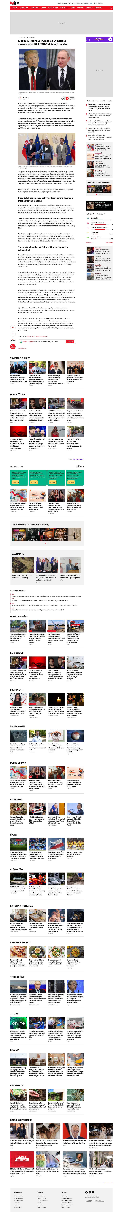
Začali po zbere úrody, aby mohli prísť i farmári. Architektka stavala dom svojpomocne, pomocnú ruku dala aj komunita (56, 1072)
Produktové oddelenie (67, 1198)
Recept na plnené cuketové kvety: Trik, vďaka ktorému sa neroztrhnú (73, 963)
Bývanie (14, 1050)
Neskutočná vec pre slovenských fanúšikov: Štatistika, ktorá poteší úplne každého (74, 506)
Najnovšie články (18, 591)
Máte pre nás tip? (66, 1207)
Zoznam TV (18, 553)
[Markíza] (88, 218)
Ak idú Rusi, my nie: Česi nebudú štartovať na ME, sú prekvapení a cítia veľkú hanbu (56, 855)
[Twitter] (93, 1192)
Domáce (14, 8)
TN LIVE (14, 1013)
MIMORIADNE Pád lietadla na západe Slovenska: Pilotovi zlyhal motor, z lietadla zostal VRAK (56, 638)
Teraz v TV (90, 214)
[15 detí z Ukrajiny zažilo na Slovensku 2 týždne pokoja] (70, 565)
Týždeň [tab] (110, 101)
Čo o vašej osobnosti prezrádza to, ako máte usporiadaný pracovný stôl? (36, 926)
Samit (29, 336)
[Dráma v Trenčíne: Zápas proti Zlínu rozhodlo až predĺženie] (75, 844)
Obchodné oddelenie (67, 1200)
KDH (33, 336)
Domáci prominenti (14, 715)
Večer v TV (101, 214)
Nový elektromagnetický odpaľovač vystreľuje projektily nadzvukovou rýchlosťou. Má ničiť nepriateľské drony (56, 999)
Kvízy (73, 8)
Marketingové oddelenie (67, 1205)
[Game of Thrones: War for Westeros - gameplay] (23, 565)
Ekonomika (64, 8)
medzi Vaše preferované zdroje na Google (40, 342)
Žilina (68, 644)
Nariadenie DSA (18, 1207)
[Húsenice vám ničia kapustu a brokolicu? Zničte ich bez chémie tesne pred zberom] (75, 1095)
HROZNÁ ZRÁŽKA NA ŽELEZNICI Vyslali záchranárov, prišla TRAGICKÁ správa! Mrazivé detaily (73, 638)
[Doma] (88, 232)
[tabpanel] (99, 122)
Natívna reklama (42, 1207)
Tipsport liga (69, 858)
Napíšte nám (17, 1205)
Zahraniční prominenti (53, 715)
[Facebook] (86, 1192)
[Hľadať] (111, 8)
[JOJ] (88, 223)
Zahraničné (24, 8)
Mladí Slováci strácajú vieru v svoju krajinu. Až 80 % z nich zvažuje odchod (36, 820)
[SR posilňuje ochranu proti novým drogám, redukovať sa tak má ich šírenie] (47, 565)
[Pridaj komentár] (12, 327)
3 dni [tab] (102, 101)
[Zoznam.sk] (90, 1201)
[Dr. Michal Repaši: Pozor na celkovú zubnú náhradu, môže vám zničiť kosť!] (37, 736)
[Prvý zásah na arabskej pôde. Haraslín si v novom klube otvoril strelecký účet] (37, 1023)
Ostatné (50, 860)
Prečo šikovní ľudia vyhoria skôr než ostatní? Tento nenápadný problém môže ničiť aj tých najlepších (56, 927)
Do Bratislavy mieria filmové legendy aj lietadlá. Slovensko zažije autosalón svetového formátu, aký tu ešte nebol (37, 891)
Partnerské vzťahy (100, 202)
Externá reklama (42, 1198)
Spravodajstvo (65, 1196)
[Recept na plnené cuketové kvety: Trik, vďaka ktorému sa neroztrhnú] (75, 952)
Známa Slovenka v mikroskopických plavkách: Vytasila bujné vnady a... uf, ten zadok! (38, 610)
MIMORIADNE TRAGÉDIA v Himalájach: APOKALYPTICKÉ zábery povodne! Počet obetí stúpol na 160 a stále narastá (103, 277)
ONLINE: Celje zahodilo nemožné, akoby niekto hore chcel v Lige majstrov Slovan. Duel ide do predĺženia (18, 1035)
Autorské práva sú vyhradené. (92, 1197)
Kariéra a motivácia (21, 905)
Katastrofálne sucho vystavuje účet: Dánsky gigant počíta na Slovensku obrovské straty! (17, 821)
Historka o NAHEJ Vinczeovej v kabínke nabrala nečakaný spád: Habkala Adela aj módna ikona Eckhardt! (74, 711)
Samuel (79, 3)
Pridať (71, 342)
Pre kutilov (17, 1085)
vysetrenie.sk (32, 752)
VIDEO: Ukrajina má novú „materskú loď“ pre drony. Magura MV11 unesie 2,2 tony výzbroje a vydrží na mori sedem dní (18, 999)
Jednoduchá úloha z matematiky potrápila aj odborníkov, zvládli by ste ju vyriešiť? (56, 747)
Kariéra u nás (17, 1203)
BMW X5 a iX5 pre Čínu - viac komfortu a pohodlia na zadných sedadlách (18, 889)
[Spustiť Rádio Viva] (99, 38)
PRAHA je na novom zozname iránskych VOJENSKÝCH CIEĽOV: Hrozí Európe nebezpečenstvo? (40, 601)
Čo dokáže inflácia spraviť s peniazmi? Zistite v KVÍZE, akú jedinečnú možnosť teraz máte (18, 506)
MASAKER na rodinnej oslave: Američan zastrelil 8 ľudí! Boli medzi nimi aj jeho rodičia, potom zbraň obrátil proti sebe (103, 268)
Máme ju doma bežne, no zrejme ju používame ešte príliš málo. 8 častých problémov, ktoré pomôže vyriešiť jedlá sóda (75, 1072)
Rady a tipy (50, 966)
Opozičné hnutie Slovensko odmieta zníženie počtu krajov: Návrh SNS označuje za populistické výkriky (36, 380)
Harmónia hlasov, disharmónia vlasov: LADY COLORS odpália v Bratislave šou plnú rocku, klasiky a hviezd (56, 507)
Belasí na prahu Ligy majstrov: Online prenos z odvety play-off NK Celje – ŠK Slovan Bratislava (18, 855)
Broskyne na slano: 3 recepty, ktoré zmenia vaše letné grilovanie (55, 962)
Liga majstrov (13, 860)
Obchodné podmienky (43, 1200)
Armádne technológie (15, 1004)
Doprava (69, 897)
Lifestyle (89, 8)
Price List (40, 1205)
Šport (44, 8)
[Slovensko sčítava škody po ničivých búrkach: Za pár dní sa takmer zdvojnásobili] (18, 626)
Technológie (17, 976)
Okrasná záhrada (52, 1111)
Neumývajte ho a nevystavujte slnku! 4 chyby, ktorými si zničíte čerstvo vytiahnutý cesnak (18, 1106)
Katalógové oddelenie (67, 1203)
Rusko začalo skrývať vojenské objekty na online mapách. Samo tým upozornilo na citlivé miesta (37, 999)
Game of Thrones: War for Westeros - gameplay (22, 576)
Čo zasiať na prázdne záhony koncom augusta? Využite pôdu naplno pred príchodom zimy (37, 1106)
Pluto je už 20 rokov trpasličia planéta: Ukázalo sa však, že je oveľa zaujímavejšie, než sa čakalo (75, 748)
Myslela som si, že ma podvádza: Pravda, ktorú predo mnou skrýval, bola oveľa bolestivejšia (103, 206)
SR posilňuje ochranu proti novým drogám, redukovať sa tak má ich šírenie (46, 577)
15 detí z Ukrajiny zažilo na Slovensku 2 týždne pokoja (70, 576)
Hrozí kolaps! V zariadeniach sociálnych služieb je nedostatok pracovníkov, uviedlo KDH (18, 379)
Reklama (40, 1192)
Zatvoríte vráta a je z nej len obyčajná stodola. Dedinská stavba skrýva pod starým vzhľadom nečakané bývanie (18, 1072)
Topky (28, 37)
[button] (67, 98)
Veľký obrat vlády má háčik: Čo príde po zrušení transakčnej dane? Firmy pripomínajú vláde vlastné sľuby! (56, 821)
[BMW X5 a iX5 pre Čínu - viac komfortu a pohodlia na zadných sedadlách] (18, 879)
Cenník (39, 1203)
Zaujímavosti (53, 8)
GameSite (14, 580)
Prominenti (35, 8)
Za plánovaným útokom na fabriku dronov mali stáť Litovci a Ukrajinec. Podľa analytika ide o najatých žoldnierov (55, 1035)
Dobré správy (18, 762)
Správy (37, 582)
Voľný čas (98, 8)
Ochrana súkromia (18, 1198)
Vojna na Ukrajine (41, 336)
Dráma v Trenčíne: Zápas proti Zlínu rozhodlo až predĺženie (74, 854)
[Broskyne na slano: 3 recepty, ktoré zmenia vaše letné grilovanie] (56, 952)
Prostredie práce (32, 931)
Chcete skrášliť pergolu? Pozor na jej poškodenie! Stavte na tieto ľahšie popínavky (56, 1106)
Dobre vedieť (13, 511)
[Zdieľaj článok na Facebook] (12, 334)
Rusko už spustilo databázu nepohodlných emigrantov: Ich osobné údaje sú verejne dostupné (74, 675)
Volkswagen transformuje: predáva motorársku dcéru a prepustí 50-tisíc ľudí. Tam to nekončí (55, 891)
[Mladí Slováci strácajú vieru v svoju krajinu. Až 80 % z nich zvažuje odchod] (37, 809)
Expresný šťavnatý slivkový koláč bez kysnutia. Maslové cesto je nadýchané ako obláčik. (18, 963)
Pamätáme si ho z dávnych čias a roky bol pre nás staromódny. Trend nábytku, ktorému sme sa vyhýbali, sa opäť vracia (37, 1072)
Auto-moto (16, 869)
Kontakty (64, 1192)
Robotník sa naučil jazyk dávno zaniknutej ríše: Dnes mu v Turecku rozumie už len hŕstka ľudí (17, 748)
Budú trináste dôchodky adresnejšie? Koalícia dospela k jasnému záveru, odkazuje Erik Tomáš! (74, 821)
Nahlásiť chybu (22, 348)
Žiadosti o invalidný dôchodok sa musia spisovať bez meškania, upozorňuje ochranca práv (18, 926)
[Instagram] (90, 1192)
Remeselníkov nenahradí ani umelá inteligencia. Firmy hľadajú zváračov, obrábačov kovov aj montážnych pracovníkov (75, 927)
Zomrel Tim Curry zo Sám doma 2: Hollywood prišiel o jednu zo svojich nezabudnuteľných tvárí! (56, 710)
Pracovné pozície (16, 467)
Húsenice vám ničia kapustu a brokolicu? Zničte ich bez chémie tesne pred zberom (74, 1106)
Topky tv (80, 8)
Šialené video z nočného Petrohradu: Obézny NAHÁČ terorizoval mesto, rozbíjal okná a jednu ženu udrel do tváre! (46, 596)
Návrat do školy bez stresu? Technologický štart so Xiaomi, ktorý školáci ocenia (36, 506)
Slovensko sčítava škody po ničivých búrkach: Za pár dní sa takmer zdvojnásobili (17, 637)
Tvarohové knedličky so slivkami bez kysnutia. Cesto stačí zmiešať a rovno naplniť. (36, 963)
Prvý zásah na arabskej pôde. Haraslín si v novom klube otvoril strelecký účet (37, 1034)
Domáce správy (19, 616)
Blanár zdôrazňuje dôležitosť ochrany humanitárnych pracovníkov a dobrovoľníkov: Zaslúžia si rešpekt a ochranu (55, 380)
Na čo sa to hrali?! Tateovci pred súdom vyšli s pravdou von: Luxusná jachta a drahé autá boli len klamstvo (44, 605)
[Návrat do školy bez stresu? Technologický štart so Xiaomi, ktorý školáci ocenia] (75, 772)
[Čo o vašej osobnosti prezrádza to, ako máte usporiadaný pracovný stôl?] (37, 915)
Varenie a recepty (20, 942)
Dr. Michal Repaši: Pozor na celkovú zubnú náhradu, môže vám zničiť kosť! (37, 747)
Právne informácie (18, 1196)
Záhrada (12, 1111)
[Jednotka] (88, 228)
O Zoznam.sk (18, 1192)
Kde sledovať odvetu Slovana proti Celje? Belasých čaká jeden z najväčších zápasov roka (36, 855)
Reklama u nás (41, 1196)
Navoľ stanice (89, 242)
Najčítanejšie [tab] (93, 101)
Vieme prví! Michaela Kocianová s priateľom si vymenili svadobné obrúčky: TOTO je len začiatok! (37, 711)
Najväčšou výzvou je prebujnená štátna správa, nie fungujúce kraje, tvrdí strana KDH (75, 379)
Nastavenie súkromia (19, 1200)
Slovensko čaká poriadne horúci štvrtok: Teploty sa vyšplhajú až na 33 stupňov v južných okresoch (37, 638)
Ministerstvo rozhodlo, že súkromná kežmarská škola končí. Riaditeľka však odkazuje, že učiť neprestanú (75, 1035)
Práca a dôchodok (14, 931)
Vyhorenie (50, 933)
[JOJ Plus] (88, 237)
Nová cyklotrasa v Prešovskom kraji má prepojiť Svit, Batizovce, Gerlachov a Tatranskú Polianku (74, 891)
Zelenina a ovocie (33, 1111)
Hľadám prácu (70, 933)
